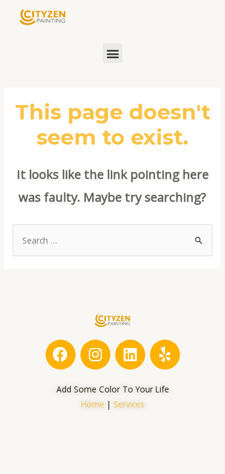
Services (129, 404)
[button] (112, 53)
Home (92, 404)
